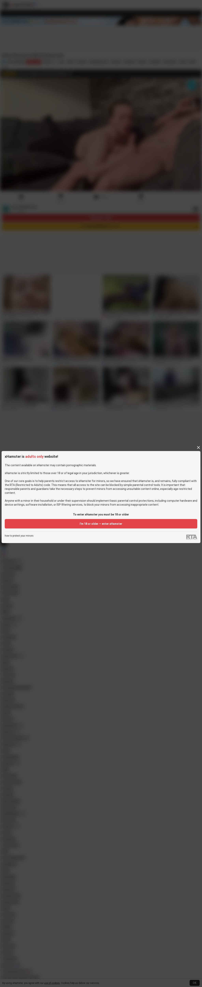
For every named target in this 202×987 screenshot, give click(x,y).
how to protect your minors (19, 536)
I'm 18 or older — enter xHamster (101, 523)
